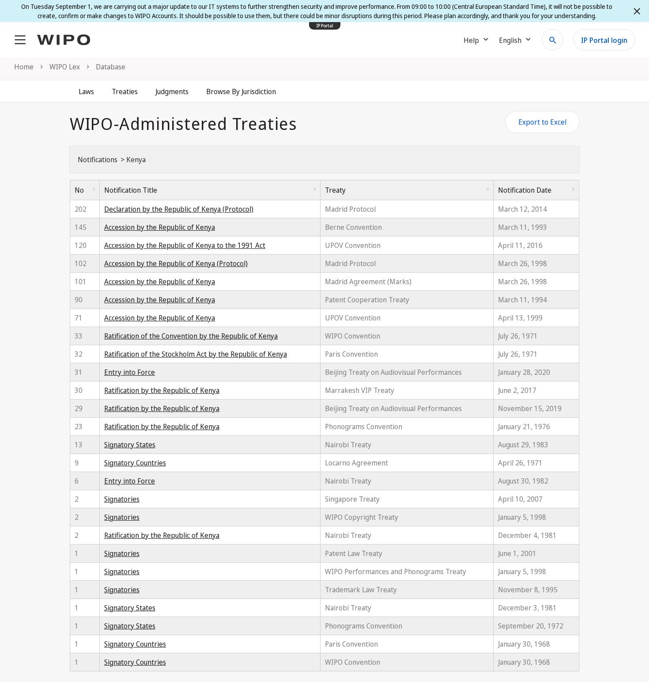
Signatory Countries (135, 463)
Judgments (172, 91)
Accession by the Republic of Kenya (159, 227)
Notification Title (130, 190)
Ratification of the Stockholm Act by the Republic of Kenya (195, 354)
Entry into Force (129, 372)
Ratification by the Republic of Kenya (161, 390)
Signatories (122, 499)
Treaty (335, 190)
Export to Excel (542, 122)
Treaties (125, 91)
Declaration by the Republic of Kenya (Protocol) (178, 209)
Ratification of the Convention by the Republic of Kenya (191, 336)
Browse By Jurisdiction (241, 91)
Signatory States (129, 445)
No (79, 190)
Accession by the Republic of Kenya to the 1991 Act (184, 245)
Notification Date (524, 190)
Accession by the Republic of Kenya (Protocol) (176, 263)
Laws (86, 91)
